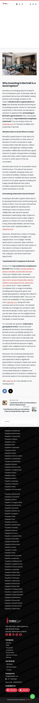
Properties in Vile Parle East (12, 459)
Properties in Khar (10, 445)
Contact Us (9, 650)
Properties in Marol (10, 450)
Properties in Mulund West (12, 575)
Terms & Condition (11, 655)
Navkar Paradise (8, 271)
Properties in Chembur (11, 527)
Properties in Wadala (11, 522)
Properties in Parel (10, 516)
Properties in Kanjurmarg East (14, 567)
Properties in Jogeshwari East (13, 564)
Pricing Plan (9, 647)
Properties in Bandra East (12, 494)
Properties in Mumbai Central (13, 603)
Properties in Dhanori (11, 530)
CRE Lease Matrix (11, 667)
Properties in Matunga (11, 481)
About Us (8, 643)
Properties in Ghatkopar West (13, 589)
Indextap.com (7, 124)
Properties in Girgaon (11, 439)
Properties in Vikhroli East (12, 581)
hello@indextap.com (12, 676)
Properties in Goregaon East (13, 470)
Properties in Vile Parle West (13, 489)
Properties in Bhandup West (13, 555)
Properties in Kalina (10, 473)
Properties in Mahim (11, 478)
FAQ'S (7, 645)
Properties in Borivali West (12, 433)
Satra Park (6, 280)
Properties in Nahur (10, 453)
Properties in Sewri (10, 487)
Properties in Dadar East (12, 558)
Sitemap (8, 657)
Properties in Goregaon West (13, 502)
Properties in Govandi (11, 533)
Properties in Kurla (10, 475)
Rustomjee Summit (16, 283)
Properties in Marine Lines (12, 600)
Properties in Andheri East (12, 431)
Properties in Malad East (12, 541)
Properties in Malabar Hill (12, 511)
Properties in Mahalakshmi (13, 597)
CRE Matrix (9, 664)
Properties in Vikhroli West (12, 609)
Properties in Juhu (10, 442)
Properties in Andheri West (12, 461)
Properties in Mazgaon (11, 513)
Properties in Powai (10, 547)
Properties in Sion (10, 519)
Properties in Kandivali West (13, 536)
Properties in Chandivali (12, 497)
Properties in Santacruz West (13, 456)
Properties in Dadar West (12, 586)
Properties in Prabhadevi (12, 578)
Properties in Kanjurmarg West (14, 595)
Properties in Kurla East (11, 508)
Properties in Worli (10, 553)
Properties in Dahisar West (12, 467)
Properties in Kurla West (12, 539)
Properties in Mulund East (12, 544)
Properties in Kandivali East (13, 505)
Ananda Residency (27, 269)
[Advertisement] (19, 28)
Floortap (8, 670)
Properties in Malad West (12, 572)
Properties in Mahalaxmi (12, 447)
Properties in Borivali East (12, 583)
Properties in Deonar (11, 499)
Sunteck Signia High (18, 280)
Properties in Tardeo (11, 550)
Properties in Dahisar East (12, 436)
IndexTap (9, 381)
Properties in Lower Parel (12, 569)
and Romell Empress (24, 271)
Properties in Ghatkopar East (13, 561)
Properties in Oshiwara (11, 484)
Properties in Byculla (11, 464)
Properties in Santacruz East (13, 606)
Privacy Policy (10, 652)
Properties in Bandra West (12, 525)
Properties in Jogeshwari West (14, 592)
